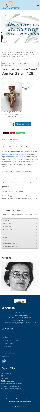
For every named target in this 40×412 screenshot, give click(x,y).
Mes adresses (8, 376)
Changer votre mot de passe (11, 388)
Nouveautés (6, 220)
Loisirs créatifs (6, 350)
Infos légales (10, 399)
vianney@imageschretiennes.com (23, 323)
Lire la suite (12, 35)
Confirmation (6, 347)
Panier (6, 378)
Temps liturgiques (8, 229)
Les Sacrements (7, 226)
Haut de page (20, 407)
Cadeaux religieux (8, 353)
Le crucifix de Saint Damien (23, 171)
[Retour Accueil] (11, 5)
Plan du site (20, 399)
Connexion (7, 373)
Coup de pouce (7, 223)
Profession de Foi (7, 343)
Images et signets (7, 232)
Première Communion (9, 340)
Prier (3, 334)
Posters (5, 237)
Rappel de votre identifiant (11, 386)
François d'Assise (16, 157)
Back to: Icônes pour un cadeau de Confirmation (15, 64)
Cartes (4, 235)
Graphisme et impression (10, 243)
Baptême (4, 337)
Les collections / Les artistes (10, 246)
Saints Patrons (6, 356)
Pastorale (5, 240)
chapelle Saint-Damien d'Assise (13, 154)
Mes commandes (8, 381)
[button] (38, 5)
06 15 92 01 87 (22, 320)
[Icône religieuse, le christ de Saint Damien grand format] (11, 96)
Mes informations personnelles (12, 383)
